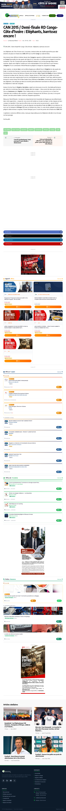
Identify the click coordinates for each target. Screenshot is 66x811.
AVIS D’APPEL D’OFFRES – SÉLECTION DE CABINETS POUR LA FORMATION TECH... (47, 327)
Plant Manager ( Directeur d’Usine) (17, 406)
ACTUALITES (14, 15)
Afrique (19, 107)
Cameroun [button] (38, 129)
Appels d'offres (39, 777)
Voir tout (59, 278)
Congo (37, 53)
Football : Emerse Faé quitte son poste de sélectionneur (48, 755)
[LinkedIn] (7, 780)
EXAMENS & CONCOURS (56, 15)
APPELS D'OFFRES (29, 15)
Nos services (6, 792)
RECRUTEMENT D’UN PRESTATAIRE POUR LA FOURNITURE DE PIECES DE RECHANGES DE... (46, 298)
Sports (12, 23)
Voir (19, 306)
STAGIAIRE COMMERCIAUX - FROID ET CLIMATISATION (22, 431)
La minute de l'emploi (40, 779)
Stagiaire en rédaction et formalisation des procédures (22, 443)
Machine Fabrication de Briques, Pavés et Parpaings (17, 616)
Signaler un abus (60, 809)
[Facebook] (3, 780)
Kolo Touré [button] (15, 129)
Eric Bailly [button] (7, 129)
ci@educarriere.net (41, 797)
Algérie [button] (31, 129)
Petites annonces (7, 794)
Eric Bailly (48, 73)
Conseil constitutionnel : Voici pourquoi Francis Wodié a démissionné (22, 141)
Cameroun (11, 91)
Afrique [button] (46, 129)
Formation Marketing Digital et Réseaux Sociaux (21, 514)
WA (60, 600)
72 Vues (6, 729)
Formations (38, 783)
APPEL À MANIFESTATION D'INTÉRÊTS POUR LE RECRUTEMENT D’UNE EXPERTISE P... (16, 327)
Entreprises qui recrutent (9, 796)
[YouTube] (10, 780)
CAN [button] (58, 129)
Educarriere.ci (9, 809)
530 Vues (37, 758)
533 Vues (7, 760)
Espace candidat (7, 800)
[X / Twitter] (14, 780)
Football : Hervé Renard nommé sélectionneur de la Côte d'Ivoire (15, 757)
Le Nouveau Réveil (13, 40)
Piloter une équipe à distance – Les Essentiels (20, 493)
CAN (23, 53)
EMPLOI (21, 15)
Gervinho (41, 79)
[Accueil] (8, 15)
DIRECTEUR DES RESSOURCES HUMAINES (19, 465)
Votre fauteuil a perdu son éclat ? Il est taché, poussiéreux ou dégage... (21, 595)
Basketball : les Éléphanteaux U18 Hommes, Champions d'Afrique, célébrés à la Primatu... (17, 724)
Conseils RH (6, 798)
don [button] (5, 133)
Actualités (37, 773)
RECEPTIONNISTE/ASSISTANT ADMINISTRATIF (20, 420)
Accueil (5, 23)
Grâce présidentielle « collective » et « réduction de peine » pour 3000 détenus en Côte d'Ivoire (43, 141)
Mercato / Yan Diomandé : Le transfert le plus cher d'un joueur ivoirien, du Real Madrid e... (48, 728)
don (19, 69)
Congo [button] (52, 129)
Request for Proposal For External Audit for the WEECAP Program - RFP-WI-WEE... (16, 298)
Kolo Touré (41, 73)
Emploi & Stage (39, 775)
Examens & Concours (40, 781)
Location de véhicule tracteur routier (13, 634)
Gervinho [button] (24, 129)
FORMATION (45, 15)
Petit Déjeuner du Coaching (16, 503)
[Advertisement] (33, 166)
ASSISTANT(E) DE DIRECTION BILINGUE (18, 380)
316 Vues (37, 733)
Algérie (6, 65)
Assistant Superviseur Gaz (15, 454)
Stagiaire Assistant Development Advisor (19, 393)
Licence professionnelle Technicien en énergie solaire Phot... (24, 482)
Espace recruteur (7, 802)
